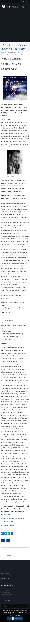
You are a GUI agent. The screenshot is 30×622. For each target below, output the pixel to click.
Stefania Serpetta (12, 52)
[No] (28, 615)
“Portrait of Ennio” (7, 54)
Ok (9, 618)
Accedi (2, 571)
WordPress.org (5, 578)
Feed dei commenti (6, 576)
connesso (9, 555)
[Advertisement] (15, 26)
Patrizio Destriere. (19, 54)
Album (13, 54)
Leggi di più (18, 618)
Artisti (21, 52)
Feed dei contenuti (5, 573)
